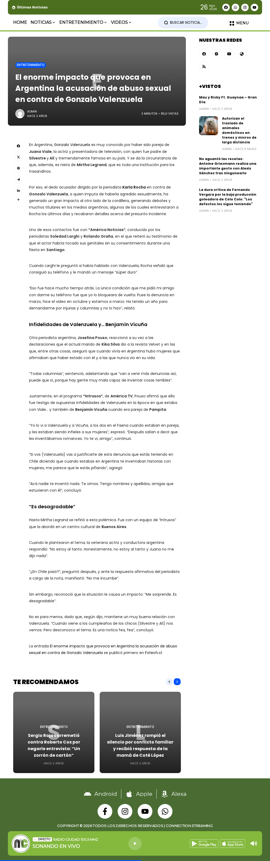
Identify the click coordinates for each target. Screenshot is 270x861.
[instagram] (217, 54)
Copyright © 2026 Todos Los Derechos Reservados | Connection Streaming (135, 826)
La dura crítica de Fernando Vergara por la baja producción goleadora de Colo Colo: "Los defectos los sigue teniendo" (227, 196)
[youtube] (229, 54)
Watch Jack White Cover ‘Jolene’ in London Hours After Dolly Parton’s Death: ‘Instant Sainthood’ (145, 7)
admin (32, 111)
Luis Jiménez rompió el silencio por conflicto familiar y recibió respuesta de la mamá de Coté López (140, 745)
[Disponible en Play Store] (204, 843)
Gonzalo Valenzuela (72, 144)
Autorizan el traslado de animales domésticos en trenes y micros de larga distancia (239, 130)
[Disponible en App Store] (232, 843)
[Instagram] (245, 7)
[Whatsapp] (235, 7)
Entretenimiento (31, 65)
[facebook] (204, 54)
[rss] (204, 67)
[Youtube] (254, 7)
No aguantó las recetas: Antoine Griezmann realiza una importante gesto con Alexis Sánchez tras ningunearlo (227, 166)
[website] (242, 54)
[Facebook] (226, 7)
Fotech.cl (153, 652)
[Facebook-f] (105, 811)
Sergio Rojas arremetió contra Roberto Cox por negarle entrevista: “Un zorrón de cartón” (54, 745)
